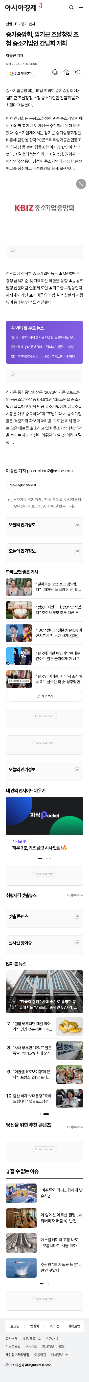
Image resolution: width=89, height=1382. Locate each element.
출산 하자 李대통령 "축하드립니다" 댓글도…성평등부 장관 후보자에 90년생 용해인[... (44, 347)
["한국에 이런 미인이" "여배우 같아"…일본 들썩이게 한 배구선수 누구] (19, 664)
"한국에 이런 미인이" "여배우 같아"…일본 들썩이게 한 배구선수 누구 (59, 656)
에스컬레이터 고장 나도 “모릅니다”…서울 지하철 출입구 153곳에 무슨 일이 (62, 1243)
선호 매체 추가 (23, 73)
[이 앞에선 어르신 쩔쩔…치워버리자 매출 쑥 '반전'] (21, 1227)
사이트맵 (74, 1326)
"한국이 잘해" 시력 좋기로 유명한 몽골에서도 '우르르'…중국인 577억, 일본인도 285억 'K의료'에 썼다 (48, 1007)
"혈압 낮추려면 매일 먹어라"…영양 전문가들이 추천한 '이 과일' (32, 1029)
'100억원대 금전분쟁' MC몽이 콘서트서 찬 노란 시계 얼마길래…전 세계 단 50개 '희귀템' (59, 633)
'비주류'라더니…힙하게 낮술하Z (62, 1193)
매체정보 (57, 1354)
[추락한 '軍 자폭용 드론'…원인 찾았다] (21, 1276)
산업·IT (11, 24)
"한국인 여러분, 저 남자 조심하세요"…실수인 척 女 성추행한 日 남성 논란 (59, 679)
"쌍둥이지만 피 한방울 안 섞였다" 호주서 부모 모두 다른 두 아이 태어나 (59, 610)
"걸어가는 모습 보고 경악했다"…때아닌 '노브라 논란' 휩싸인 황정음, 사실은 (58, 587)
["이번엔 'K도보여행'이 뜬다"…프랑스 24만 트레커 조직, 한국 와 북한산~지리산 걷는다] (69, 1083)
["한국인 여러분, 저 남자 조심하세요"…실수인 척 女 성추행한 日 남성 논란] (19, 687)
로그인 (14, 1326)
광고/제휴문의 (31, 1338)
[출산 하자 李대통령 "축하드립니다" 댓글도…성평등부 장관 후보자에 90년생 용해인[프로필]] (69, 1107)
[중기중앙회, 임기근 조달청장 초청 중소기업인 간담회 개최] (44, 208)
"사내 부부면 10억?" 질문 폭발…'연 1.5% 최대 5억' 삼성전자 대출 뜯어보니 (32, 1053)
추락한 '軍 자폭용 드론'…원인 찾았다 (61, 1267)
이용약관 (40, 1354)
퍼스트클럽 (12, 1346)
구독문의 (31, 1346)
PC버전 (54, 1326)
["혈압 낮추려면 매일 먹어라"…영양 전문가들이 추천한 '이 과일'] (69, 1035)
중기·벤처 (28, 24)
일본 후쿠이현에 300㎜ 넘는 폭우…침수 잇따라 (43, 357)
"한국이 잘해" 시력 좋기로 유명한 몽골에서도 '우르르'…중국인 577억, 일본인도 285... (44, 337)
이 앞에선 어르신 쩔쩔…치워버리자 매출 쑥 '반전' (62, 1218)
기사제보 (48, 1346)
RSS (61, 1346)
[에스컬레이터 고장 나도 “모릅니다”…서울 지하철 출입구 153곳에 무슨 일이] (21, 1252)
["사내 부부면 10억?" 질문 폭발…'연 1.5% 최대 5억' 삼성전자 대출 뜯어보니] (69, 1059)
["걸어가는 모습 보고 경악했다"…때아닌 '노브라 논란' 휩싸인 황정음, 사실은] (19, 595)
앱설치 (34, 1326)
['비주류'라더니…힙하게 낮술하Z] (21, 1202)
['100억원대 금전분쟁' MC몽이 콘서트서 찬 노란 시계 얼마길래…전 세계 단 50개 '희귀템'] (19, 641)
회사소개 (11, 1338)
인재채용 (52, 1338)
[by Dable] (75, 1127)
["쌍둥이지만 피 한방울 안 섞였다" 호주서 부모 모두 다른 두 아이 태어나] (19, 618)
